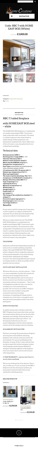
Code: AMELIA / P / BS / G (8, 402)
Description (19, 112)
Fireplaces (11, 98)
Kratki (7, 101)
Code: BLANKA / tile (25, 409)
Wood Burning (19, 98)
